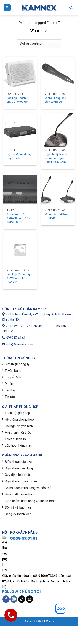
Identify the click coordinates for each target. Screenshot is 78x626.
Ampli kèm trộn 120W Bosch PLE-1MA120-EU (18, 218)
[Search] (71, 7)
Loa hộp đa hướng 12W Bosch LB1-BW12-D (18, 278)
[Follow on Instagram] (14, 599)
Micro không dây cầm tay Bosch (55, 99)
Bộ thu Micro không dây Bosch (19, 156)
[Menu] (7, 7)
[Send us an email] (29, 599)
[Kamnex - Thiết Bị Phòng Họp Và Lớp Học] (39, 7)
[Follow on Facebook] (6, 599)
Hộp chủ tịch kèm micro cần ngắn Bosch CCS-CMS (56, 157)
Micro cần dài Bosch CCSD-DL (57, 216)
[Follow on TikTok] (21, 599)
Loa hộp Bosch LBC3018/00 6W (18, 99)
